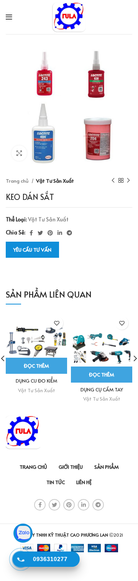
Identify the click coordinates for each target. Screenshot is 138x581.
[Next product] (128, 181)
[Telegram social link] (69, 233)
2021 (118, 535)
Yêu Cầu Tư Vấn (32, 249)
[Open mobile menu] (9, 17)
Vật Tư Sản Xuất (55, 180)
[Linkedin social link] (59, 233)
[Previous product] (113, 181)
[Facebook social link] (31, 233)
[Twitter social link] (40, 233)
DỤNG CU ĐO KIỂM (36, 380)
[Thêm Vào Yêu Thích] (56, 323)
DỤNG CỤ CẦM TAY (101, 389)
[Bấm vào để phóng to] (19, 153)
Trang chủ (18, 180)
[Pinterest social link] (50, 233)
